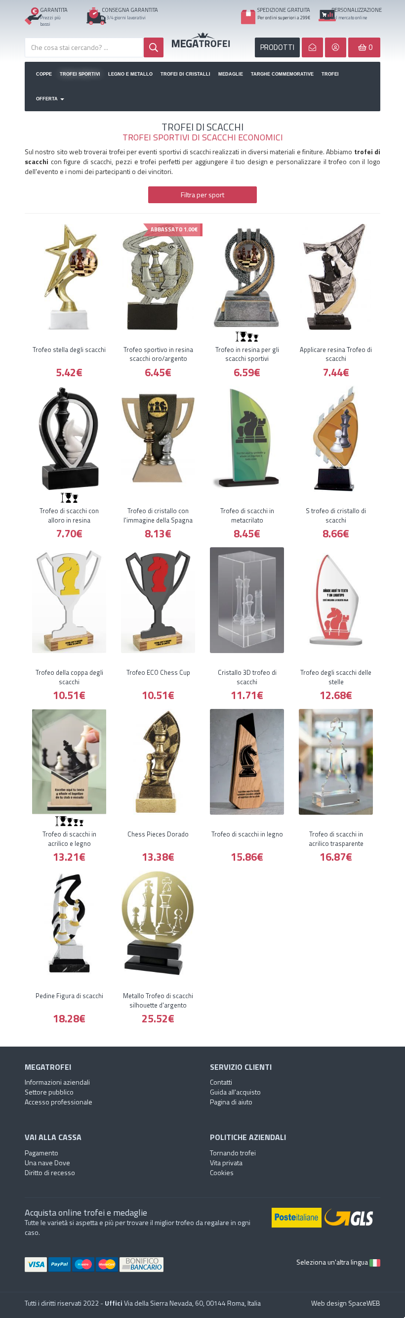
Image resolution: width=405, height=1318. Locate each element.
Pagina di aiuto (231, 1102)
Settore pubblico (49, 1092)
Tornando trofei (233, 1152)
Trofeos (203, 39)
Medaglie (230, 74)
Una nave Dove (47, 1162)
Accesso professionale (58, 1102)
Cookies (222, 1172)
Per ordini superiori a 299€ (283, 17)
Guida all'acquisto (235, 1092)
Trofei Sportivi (80, 74)
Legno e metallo (130, 74)
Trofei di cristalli (185, 74)
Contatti (221, 1082)
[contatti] (312, 47)
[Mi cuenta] (335, 47)
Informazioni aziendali (57, 1082)
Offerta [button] (47, 98)
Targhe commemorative (282, 74)
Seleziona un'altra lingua (332, 1262)
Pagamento (41, 1152)
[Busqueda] (153, 47)
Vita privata (226, 1162)
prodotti (277, 47)
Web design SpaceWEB (345, 1303)
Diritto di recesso (50, 1172)
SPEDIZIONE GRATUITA (283, 10)
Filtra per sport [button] (202, 194)
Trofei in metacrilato (330, 74)
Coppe (44, 74)
